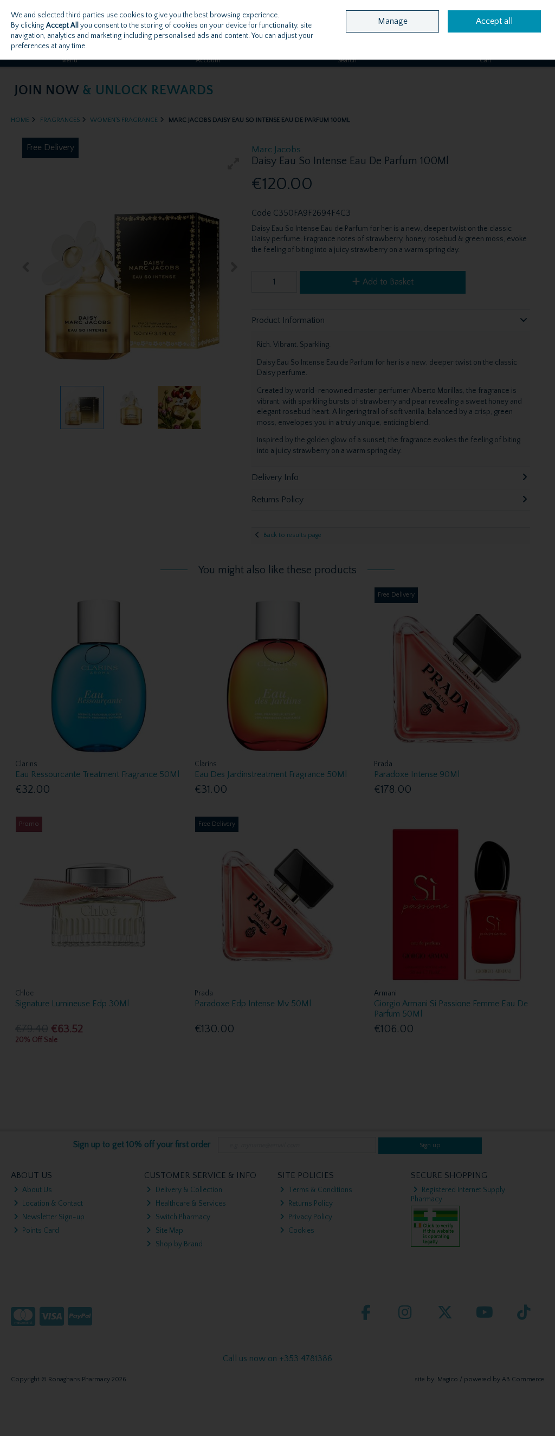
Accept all (494, 21)
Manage (393, 21)
